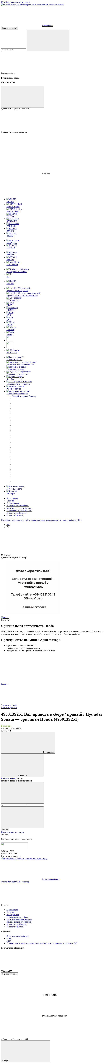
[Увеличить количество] (22, 817)
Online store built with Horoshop (15, 882)
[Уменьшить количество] (22, 793)
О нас (3, 520)
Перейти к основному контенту (15, 2)
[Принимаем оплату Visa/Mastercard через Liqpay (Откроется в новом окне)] (24, 858)
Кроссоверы (12, 498)
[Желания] (55, 120)
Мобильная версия (50, 879)
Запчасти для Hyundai (16, 513)
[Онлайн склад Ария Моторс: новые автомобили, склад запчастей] (14, 848)
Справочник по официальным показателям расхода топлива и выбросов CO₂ (46, 520)
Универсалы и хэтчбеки (17, 505)
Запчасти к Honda (14, 515)
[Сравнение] (22, 96)
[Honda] (5, 617)
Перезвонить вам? (9, 28)
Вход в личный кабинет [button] (17, 936)
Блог (8, 520)
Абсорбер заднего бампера (24, 396)
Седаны (10, 501)
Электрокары (12, 503)
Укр (8, 524)
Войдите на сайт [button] (8, 778)
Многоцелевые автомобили (19, 508)
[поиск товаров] (48, 40)
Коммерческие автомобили (19, 510)
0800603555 (47, 25)
